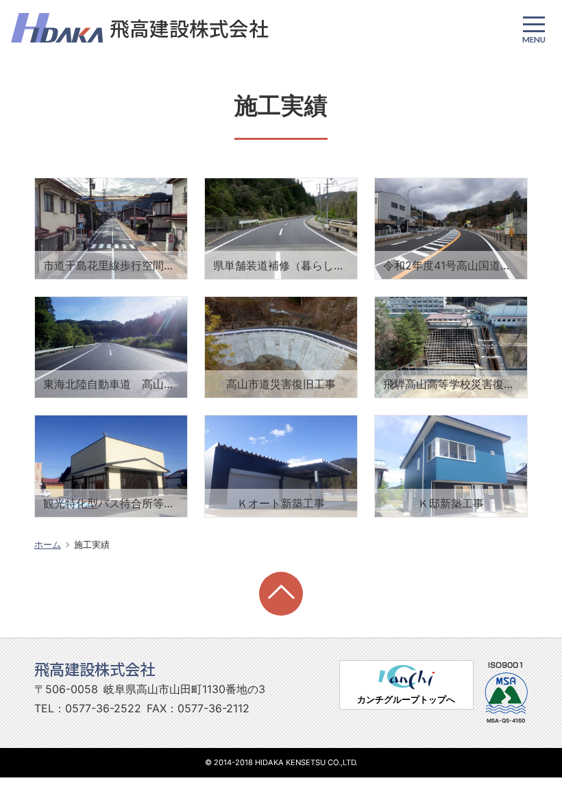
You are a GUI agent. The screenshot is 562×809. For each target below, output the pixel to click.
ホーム (47, 545)
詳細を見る (62, 186)
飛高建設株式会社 (189, 28)
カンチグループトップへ (406, 700)
